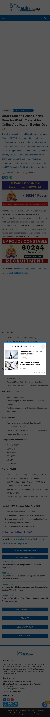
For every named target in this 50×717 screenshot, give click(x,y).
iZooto (43, 372)
